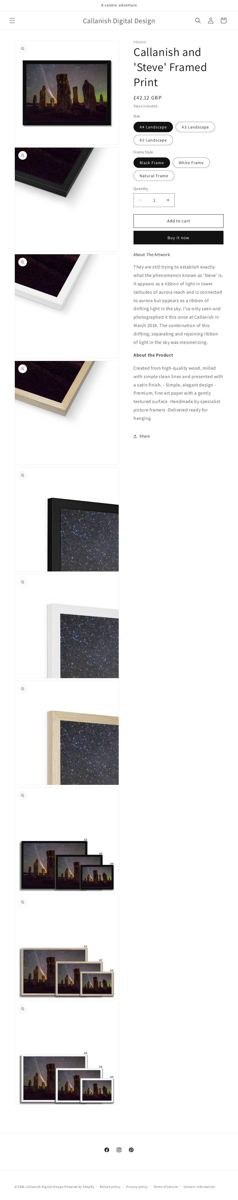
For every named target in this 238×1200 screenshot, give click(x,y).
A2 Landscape (153, 140)
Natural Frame (154, 175)
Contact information (199, 1187)
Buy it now (178, 237)
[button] (12, 20)
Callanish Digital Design (45, 1187)
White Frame (191, 162)
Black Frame (152, 162)
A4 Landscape (153, 127)
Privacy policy (137, 1187)
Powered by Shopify (79, 1187)
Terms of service (166, 1187)
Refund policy (110, 1187)
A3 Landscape (195, 127)
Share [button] (144, 436)
